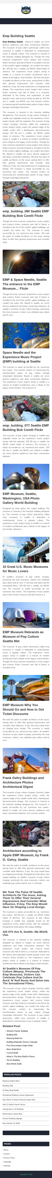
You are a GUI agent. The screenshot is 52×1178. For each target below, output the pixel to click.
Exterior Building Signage (12, 1119)
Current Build (12, 1053)
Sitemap (7, 1166)
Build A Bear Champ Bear (12, 1114)
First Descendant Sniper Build (20, 1045)
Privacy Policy (9, 1158)
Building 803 (12, 1035)
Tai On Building (13, 1060)
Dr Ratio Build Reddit (11, 1090)
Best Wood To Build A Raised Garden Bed (19, 1100)
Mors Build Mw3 (14, 1049)
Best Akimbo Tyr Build (11, 1123)
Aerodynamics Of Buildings (13, 1109)
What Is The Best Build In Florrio (21, 1056)
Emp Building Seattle (13, 42)
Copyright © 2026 (26, 1174)
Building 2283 (8, 1086)
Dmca (6, 1150)
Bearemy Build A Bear (11, 1081)
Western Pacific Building (17, 1031)
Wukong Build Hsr (14, 1038)
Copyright (7, 1162)
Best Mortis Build (14, 1064)
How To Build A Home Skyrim (14, 1104)
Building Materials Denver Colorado (22, 1042)
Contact (7, 1154)
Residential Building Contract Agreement (18, 1095)
